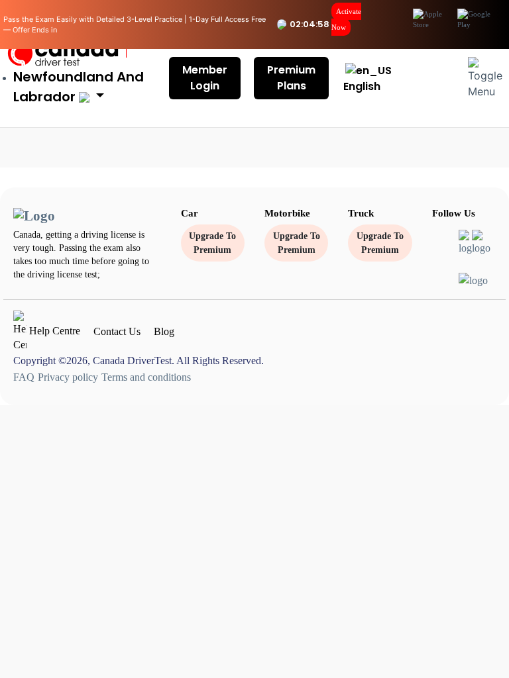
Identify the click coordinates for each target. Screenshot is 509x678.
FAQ (23, 377)
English (361, 86)
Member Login (204, 77)
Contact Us (117, 331)
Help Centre (53, 330)
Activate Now (346, 19)
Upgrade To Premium (212, 243)
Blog (164, 331)
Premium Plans (291, 77)
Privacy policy (68, 377)
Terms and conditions (146, 377)
